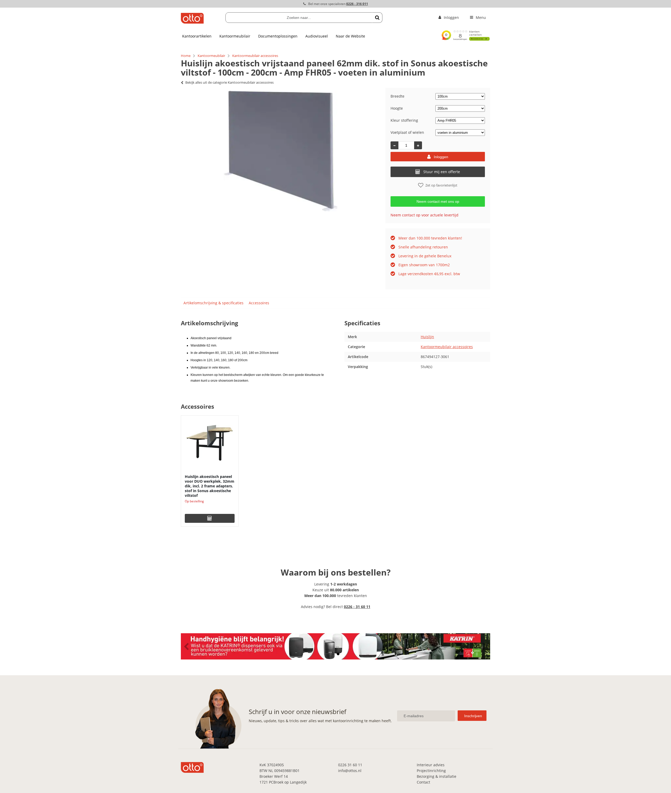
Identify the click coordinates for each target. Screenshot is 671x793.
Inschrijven (473, 716)
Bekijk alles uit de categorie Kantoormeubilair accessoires (229, 82)
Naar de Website (350, 36)
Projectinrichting (431, 770)
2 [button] (338, 654)
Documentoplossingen (277, 36)
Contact (423, 782)
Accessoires (259, 302)
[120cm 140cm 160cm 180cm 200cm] (460, 108)
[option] (280, 151)
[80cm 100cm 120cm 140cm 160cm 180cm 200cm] (460, 96)
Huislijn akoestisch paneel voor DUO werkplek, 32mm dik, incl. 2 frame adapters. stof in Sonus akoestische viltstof (209, 486)
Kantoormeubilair (234, 36)
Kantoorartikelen (197, 36)
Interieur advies (431, 764)
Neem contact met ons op (437, 201)
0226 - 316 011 (357, 4)
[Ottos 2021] (192, 22)
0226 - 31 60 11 (357, 606)
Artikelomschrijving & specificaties (213, 302)
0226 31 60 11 (350, 764)
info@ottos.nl (349, 770)
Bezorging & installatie (436, 776)
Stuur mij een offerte (441, 171)
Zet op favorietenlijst (441, 185)
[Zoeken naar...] (377, 17)
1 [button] (333, 654)
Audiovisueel (316, 36)
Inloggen (441, 157)
